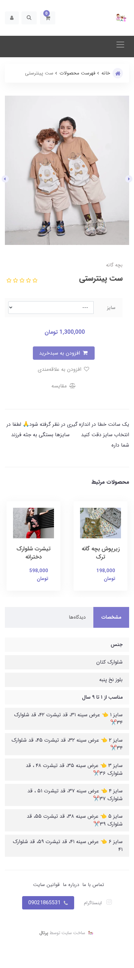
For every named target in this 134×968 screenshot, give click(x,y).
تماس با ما (93, 885)
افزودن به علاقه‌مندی (60, 369)
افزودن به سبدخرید (60, 353)
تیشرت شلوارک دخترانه (34, 553)
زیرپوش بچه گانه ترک (101, 553)
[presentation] (128, 178)
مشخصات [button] (111, 617)
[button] (47, 17)
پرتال (43, 932)
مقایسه (59, 386)
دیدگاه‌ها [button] (77, 617)
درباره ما (71, 885)
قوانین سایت (46, 885)
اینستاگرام (93, 903)
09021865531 (44, 903)
